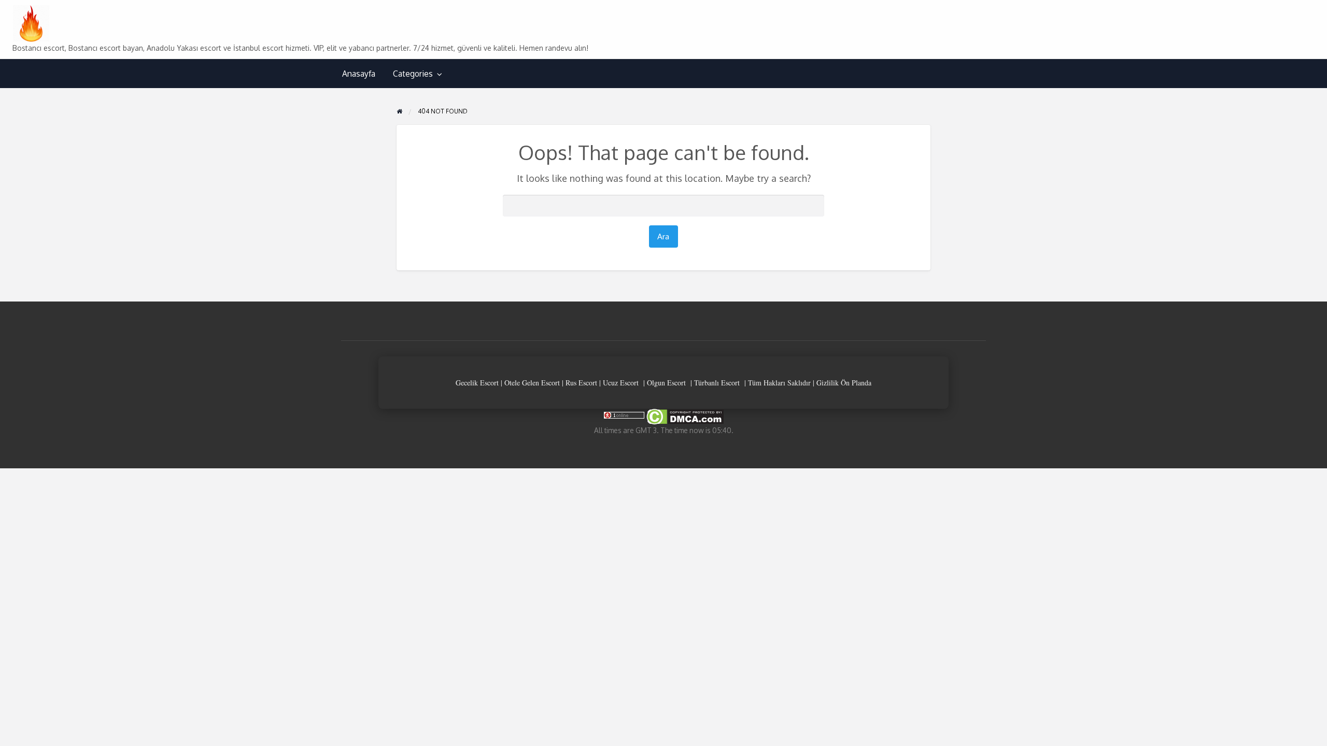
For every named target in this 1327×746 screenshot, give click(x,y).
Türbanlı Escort (717, 383)
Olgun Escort (666, 383)
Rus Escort (581, 383)
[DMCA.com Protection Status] (684, 416)
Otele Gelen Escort (532, 383)
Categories (413, 73)
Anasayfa (358, 73)
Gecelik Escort (477, 383)
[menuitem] (358, 74)
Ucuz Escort (621, 383)
